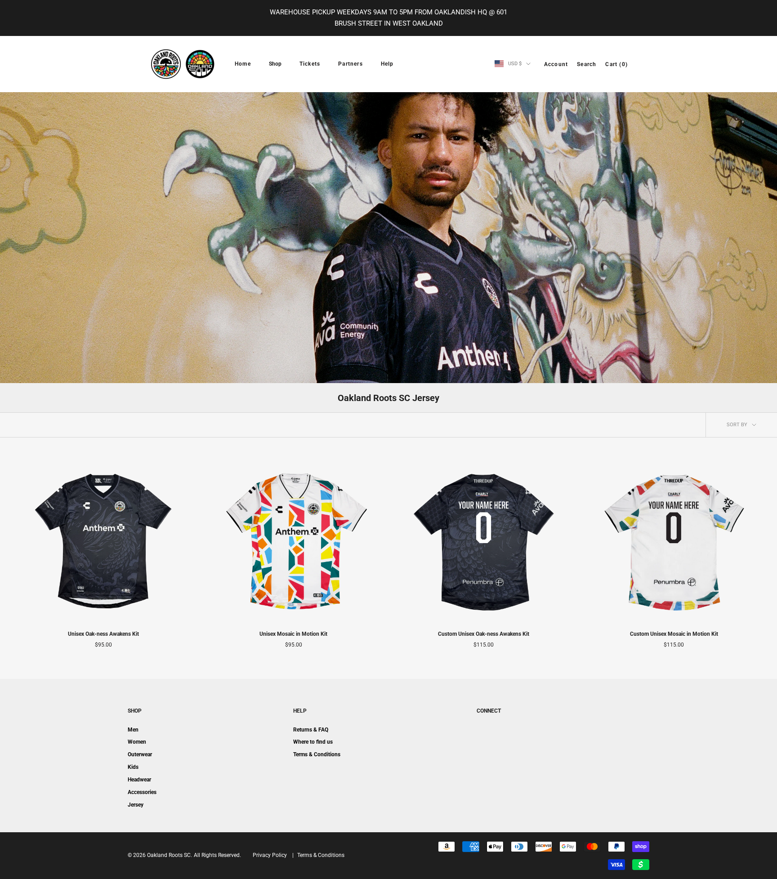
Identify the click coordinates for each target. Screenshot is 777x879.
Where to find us (313, 742)
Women (137, 742)
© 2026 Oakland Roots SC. (160, 855)
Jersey (135, 805)
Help (387, 64)
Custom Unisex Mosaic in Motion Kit (674, 634)
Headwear (139, 779)
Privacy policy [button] (270, 855)
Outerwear (140, 754)
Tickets (309, 64)
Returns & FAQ (310, 730)
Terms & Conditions (316, 754)
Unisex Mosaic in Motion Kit (293, 634)
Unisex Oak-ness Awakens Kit (103, 634)
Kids (133, 767)
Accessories (142, 792)
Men (133, 730)
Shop (275, 64)
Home (243, 64)
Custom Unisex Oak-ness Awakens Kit (483, 634)
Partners (350, 64)
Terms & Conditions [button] (320, 855)
